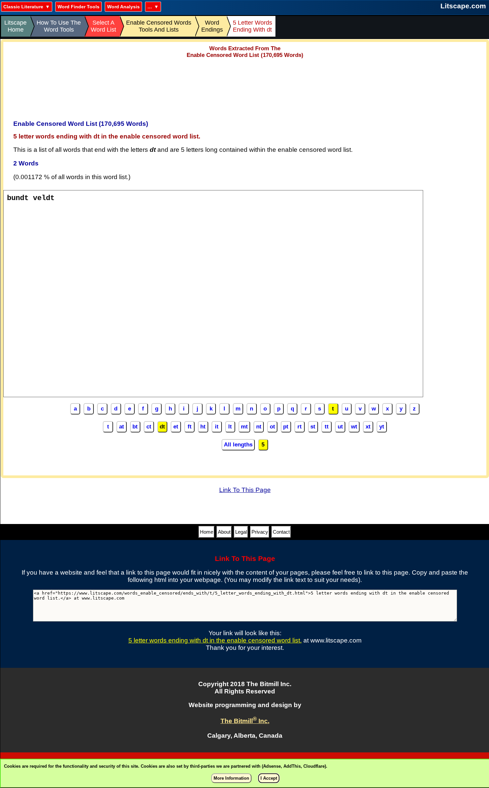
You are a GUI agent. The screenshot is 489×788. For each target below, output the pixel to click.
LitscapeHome (15, 26)
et (175, 426)
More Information (231, 778)
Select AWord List (103, 26)
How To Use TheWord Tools (59, 26)
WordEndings (212, 26)
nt (258, 426)
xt (368, 426)
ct (148, 426)
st (312, 426)
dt (162, 426)
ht (203, 426)
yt (381, 426)
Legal (241, 532)
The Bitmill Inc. (245, 720)
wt (354, 426)
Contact (281, 532)
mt (244, 426)
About (224, 532)
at (121, 426)
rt (299, 426)
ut (340, 426)
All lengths (238, 444)
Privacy (259, 532)
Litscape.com (463, 6)
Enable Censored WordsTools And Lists (158, 26)
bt (135, 426)
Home (206, 532)
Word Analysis (123, 6)
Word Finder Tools (78, 6)
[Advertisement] (245, 87)
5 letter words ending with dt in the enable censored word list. (215, 640)
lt (230, 426)
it (217, 426)
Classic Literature (23, 6)
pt (285, 426)
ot (272, 426)
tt (327, 426)
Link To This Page (245, 489)
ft (190, 426)
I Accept (268, 778)
